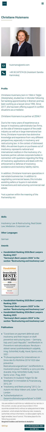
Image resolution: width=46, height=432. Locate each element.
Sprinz (34, 351)
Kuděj (21, 351)
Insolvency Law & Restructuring (15, 223)
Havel (27, 351)
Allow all (34, 429)
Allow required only (34, 426)
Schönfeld (13, 351)
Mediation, (10, 226)
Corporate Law (23, 226)
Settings (5, 426)
